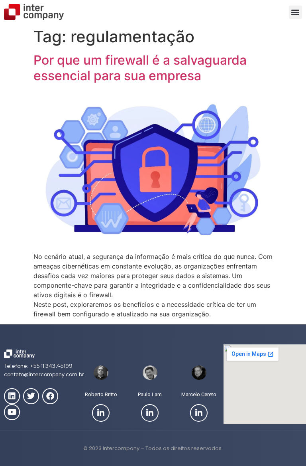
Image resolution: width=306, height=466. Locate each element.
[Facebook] (50, 396)
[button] (295, 12)
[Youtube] (12, 412)
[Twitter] (31, 396)
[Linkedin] (12, 396)
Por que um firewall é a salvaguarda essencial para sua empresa (140, 67)
